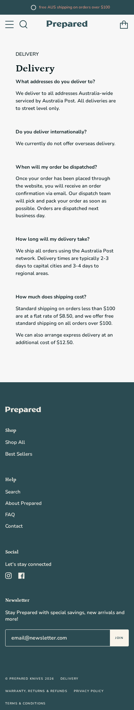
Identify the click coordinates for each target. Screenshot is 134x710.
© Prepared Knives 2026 (29, 678)
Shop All (15, 442)
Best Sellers (18, 454)
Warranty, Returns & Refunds (36, 691)
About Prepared (23, 503)
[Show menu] (10, 24)
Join (119, 638)
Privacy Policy (89, 691)
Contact (14, 526)
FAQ (10, 514)
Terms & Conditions (25, 703)
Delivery (69, 678)
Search (12, 492)
